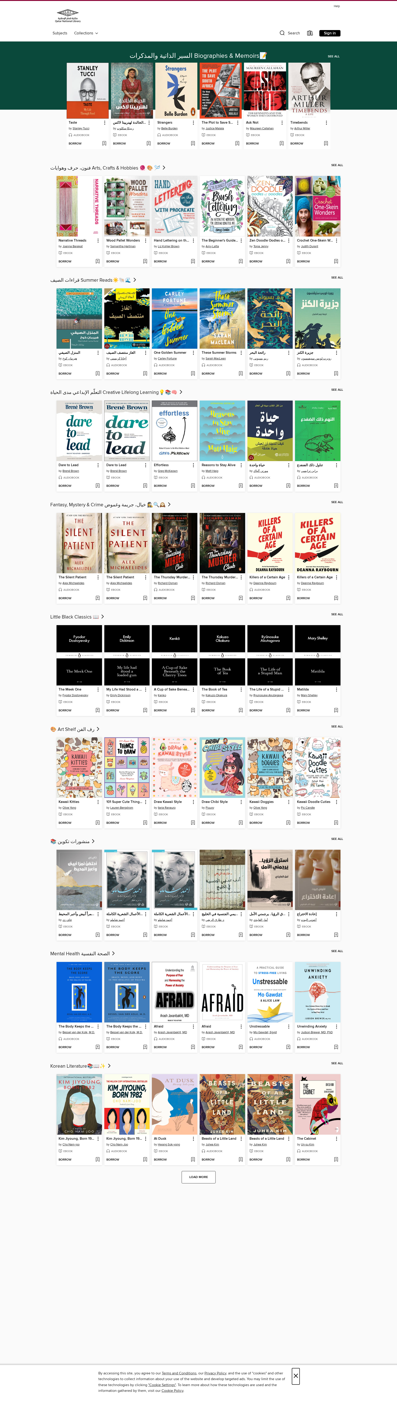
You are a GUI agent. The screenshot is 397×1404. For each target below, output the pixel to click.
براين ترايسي (309, 471)
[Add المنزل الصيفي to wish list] (97, 374)
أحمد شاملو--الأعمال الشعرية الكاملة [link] (124, 914)
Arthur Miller (302, 128)
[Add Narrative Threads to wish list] (97, 262)
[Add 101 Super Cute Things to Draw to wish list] (145, 823)
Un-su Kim (307, 1144)
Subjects (60, 33)
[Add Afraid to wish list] (193, 1047)
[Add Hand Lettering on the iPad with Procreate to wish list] (193, 262)
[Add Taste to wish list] (104, 144)
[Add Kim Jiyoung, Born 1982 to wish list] (97, 1160)
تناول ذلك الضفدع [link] (310, 465)
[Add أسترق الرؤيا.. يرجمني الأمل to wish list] (288, 935)
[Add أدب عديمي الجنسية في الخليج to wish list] (241, 935)
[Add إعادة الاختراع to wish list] (336, 935)
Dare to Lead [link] (69, 465)
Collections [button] (84, 33)
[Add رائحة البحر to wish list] (288, 374)
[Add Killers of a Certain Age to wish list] (288, 599)
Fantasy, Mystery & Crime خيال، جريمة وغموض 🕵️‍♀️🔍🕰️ (108, 505)
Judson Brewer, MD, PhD (317, 1032)
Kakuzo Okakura (216, 695)
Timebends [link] (299, 123)
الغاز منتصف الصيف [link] (120, 353)
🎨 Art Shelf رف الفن (73, 730)
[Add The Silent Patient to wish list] (97, 599)
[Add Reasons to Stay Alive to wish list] (241, 486)
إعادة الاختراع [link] (307, 914)
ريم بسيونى (260, 358)
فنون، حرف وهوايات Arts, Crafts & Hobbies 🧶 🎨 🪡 (106, 168)
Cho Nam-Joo (119, 1144)
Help (337, 6)
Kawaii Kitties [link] (69, 802)
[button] (289, 34)
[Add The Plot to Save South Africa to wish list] (237, 144)
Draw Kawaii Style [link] (168, 802)
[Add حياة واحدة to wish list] (288, 486)
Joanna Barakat (72, 246)
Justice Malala (215, 128)
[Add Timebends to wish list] (326, 144)
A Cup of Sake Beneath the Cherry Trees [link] (172, 690)
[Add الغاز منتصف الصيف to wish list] (145, 374)
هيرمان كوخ (69, 358)
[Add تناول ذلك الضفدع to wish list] (336, 486)
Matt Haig (212, 471)
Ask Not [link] (252, 123)
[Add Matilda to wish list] (336, 711)
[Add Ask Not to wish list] (281, 144)
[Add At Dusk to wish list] (193, 1160)
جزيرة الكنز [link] (305, 353)
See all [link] (334, 56)
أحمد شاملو (117, 920)
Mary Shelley (309, 695)
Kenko (162, 695)
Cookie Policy (172, 1390)
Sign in (330, 33)
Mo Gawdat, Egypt (265, 1032)
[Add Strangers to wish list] (193, 144)
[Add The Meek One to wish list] (97, 711)
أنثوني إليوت (309, 920)
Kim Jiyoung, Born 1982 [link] (77, 1139)
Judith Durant (309, 246)
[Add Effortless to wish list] (193, 486)
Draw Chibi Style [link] (215, 802)
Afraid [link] (158, 1027)
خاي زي (67, 920)
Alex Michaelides (73, 583)
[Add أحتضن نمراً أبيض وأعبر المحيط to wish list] (97, 935)
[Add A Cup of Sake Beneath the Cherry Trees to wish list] (193, 711)
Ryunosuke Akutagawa (268, 695)
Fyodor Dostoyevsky (75, 695)
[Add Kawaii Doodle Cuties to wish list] (336, 823)
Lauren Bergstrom (121, 808)
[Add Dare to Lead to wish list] (97, 486)
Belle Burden (169, 128)
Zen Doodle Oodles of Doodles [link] (268, 241)
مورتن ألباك (260, 471)
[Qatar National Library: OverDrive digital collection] (68, 16)
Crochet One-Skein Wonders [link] (315, 241)
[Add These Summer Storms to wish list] (241, 374)
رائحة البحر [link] (257, 353)
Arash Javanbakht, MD (172, 1032)
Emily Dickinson (120, 695)
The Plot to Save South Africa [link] (218, 123)
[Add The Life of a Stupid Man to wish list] (288, 711)
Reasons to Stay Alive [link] (218, 465)
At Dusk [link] (160, 1139)
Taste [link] (73, 123)
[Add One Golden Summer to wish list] (193, 374)
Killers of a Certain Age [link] (267, 577)
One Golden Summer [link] (170, 353)
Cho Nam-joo (70, 1144)
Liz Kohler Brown (168, 246)
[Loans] (310, 34)
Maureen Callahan (262, 128)
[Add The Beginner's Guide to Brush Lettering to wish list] (241, 262)
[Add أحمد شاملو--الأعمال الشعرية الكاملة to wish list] (145, 935)
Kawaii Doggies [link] (262, 802)
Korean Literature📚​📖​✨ (78, 1066)
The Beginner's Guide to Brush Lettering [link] (220, 241)
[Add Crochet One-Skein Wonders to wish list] (336, 262)
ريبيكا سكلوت (125, 128)
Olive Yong (69, 808)
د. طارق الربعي (215, 920)
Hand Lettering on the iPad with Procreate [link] (172, 241)
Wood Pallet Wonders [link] (123, 241)
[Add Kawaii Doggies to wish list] (288, 823)
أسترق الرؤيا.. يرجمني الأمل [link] (268, 914)
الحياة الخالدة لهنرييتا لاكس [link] (130, 123)
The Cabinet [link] (306, 1139)
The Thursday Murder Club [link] (172, 577)
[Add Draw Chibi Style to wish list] (241, 823)
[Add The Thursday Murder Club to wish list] (193, 599)
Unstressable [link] (260, 1027)
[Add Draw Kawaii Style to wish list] (193, 823)
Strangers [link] (164, 123)
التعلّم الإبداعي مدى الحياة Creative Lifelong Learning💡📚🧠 (114, 393)
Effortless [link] (161, 465)
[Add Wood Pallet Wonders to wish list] (145, 262)
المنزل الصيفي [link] (69, 353)
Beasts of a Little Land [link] (219, 1139)
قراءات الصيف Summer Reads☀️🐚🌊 (91, 280)
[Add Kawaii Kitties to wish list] (97, 823)
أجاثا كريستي (118, 358)
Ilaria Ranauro (167, 808)
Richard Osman (168, 583)
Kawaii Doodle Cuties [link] (313, 802)
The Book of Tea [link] (214, 690)
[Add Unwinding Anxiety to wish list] (336, 1047)
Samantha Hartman (123, 246)
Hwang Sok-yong (169, 1144)
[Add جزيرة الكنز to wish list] (336, 374)
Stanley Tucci (81, 128)
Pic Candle (308, 808)
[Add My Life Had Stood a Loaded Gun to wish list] (145, 711)
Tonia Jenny (260, 246)
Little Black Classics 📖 (75, 617)
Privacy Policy (215, 1373)
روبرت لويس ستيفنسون (316, 358)
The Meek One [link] (70, 690)
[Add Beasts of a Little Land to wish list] (241, 1160)
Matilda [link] (303, 690)
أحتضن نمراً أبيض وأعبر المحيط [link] (77, 914)
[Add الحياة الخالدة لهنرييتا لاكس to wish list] (148, 144)
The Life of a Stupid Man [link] (268, 690)
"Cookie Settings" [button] (162, 1385)
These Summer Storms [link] (219, 353)
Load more (198, 1177)
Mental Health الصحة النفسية (80, 954)
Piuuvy (210, 808)
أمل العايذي (260, 920)
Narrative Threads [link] (72, 241)
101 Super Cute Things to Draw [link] (124, 802)
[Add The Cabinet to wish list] (336, 1160)
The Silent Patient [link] (72, 577)
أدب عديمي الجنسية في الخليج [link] (220, 914)
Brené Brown (70, 471)
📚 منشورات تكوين (70, 842)
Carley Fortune (167, 358)
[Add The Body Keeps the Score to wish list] (97, 1047)
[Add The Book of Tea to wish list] (241, 711)
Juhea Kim (212, 1144)
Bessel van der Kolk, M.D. (78, 1032)
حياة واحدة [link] (257, 465)
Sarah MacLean (216, 358)
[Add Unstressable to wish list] (288, 1047)
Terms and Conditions (179, 1373)
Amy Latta (212, 246)
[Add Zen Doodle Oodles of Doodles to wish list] (288, 262)
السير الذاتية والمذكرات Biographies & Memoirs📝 (198, 56)
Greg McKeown (168, 471)
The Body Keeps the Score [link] (77, 1027)
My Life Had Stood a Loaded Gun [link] (124, 690)
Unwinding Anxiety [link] (312, 1027)
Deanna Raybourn (264, 583)
